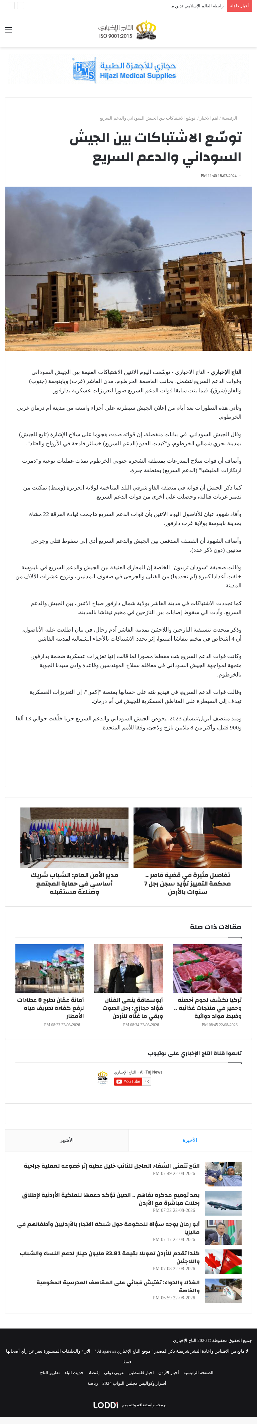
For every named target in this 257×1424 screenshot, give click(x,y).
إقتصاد (94, 1372)
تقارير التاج (50, 1372)
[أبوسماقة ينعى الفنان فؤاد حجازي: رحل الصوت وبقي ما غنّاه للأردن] (128, 968)
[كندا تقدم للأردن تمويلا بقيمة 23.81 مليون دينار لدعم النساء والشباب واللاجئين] (223, 1261)
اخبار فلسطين (141, 1372)
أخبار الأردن (168, 1372)
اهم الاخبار (209, 118)
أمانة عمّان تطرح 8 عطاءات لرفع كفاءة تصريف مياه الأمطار (50, 1008)
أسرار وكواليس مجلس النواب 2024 (134, 1383)
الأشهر (67, 1140)
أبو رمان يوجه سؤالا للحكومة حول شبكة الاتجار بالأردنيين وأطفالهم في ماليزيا (108, 1228)
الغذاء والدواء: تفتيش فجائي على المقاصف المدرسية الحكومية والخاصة (118, 1286)
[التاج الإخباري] (128, 30)
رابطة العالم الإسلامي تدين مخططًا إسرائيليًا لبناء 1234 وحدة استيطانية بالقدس (152, 5)
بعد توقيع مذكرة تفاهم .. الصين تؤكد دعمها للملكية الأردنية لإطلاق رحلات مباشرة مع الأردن (111, 1199)
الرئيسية (230, 118)
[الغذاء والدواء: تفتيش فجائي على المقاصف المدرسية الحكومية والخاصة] (223, 1291)
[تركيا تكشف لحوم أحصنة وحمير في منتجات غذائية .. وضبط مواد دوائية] (207, 968)
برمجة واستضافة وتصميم (144, 1404)
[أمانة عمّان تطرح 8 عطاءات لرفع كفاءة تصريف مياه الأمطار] (49, 968)
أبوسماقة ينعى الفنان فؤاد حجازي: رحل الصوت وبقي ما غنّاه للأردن (132, 1008)
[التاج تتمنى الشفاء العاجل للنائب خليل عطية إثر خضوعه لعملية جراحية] (223, 1174)
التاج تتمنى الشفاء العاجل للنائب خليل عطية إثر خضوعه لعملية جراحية (112, 1166)
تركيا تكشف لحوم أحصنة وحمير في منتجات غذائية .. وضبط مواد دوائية (208, 1008)
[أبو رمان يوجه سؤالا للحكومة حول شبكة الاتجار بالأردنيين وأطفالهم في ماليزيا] (223, 1232)
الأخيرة (190, 1140)
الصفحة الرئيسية (198, 1372)
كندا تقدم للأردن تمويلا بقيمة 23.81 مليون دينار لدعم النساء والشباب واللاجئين (110, 1257)
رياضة (92, 1383)
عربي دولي (114, 1372)
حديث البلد (74, 1372)
